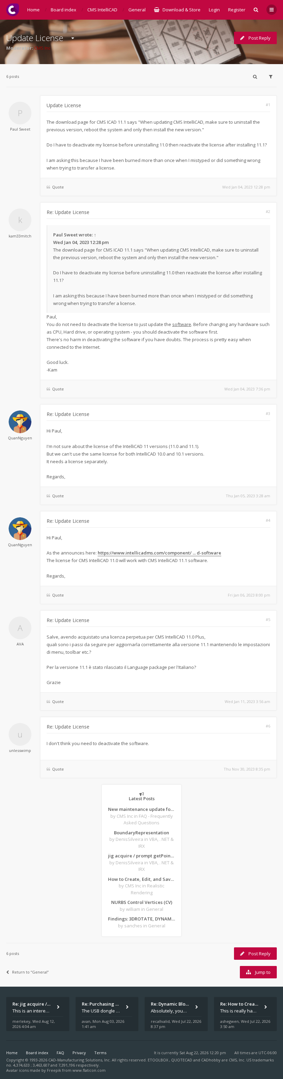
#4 (268, 520)
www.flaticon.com (89, 1070)
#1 (268, 104)
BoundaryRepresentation (141, 832)
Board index (37, 1052)
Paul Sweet (20, 129)
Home (12, 1052)
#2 (268, 211)
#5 (268, 619)
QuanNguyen (20, 437)
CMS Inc (42, 48)
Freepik (54, 1070)
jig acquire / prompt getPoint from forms (141, 856)
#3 (268, 413)
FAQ (60, 1052)
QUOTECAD (182, 1059)
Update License (34, 37)
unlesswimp (20, 750)
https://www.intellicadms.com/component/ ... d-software (159, 553)
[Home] (12, 9)
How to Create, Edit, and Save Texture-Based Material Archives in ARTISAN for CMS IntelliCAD (141, 879)
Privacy (79, 1052)
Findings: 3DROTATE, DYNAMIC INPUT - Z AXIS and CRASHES (141, 919)
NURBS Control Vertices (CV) (141, 902)
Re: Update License (68, 212)
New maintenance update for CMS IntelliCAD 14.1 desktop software (141, 809)
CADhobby (211, 1059)
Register (236, 10)
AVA (20, 644)
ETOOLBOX (158, 1059)
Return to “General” (30, 972)
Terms (100, 1052)
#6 (268, 726)
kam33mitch (20, 235)
